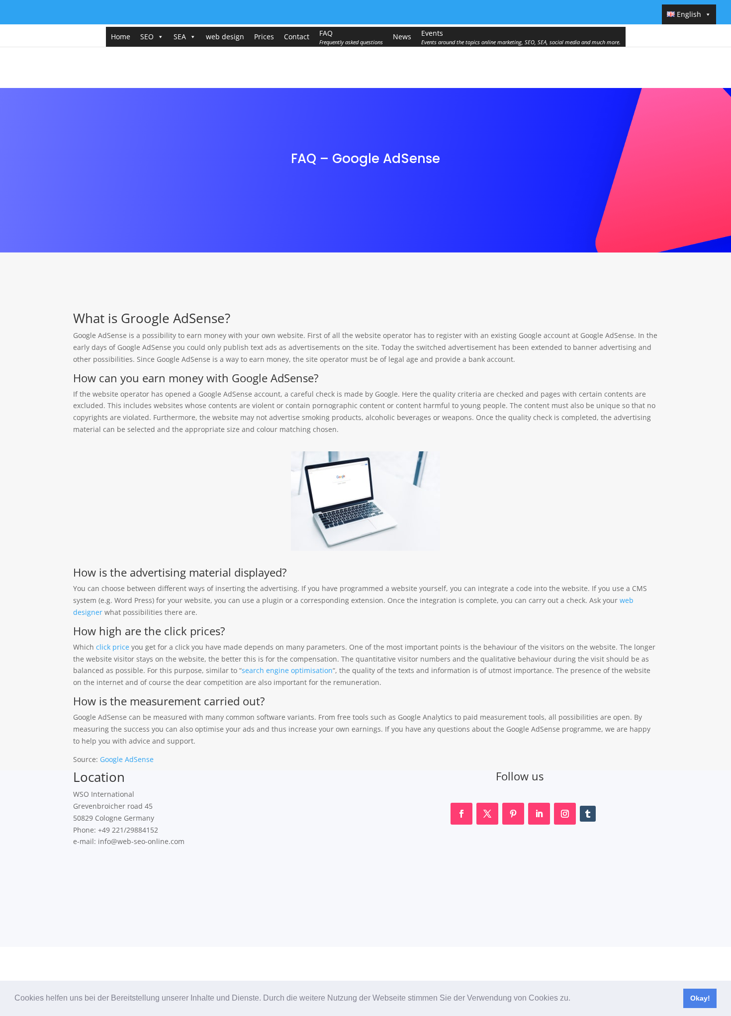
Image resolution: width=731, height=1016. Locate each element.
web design (225, 36)
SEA (180, 36)
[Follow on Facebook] (461, 814)
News (402, 36)
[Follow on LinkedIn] (539, 814)
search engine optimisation (287, 670)
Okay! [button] (700, 998)
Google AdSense (127, 759)
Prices (264, 36)
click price (112, 647)
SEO (147, 36)
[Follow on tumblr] (588, 814)
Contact (296, 36)
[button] (573, 999)
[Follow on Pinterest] (513, 814)
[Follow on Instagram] (565, 814)
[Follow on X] (487, 814)
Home (120, 36)
